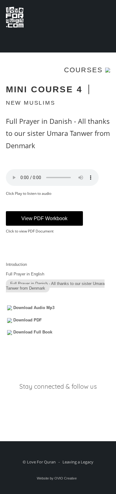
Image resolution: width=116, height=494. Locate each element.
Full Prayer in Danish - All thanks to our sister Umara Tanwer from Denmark (55, 286)
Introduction (16, 264)
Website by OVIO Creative (57, 478)
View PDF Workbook (44, 218)
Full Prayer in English (25, 274)
